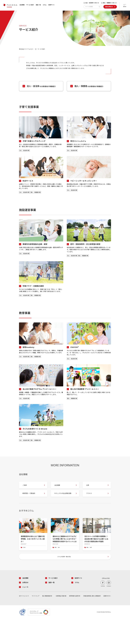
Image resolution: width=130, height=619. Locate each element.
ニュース (25, 587)
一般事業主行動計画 (60, 596)
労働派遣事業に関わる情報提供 (92, 596)
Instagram (109, 586)
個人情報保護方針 (47, 596)
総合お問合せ (109, 7)
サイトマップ (35, 596)
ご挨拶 (25, 485)
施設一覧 (38, 5)
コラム (44, 5)
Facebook (103, 586)
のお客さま (92, 3)
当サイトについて (24, 596)
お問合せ (25, 582)
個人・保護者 (88, 86)
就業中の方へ (107, 596)
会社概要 (57, 485)
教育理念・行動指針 (29, 493)
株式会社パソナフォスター (26, 49)
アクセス (89, 493)
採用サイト (51, 5)
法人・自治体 (41, 86)
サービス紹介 (30, 5)
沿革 (87, 485)
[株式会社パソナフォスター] (10, 6)
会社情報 (22, 5)
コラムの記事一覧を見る (64, 556)
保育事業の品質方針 (74, 596)
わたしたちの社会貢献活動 (62, 493)
